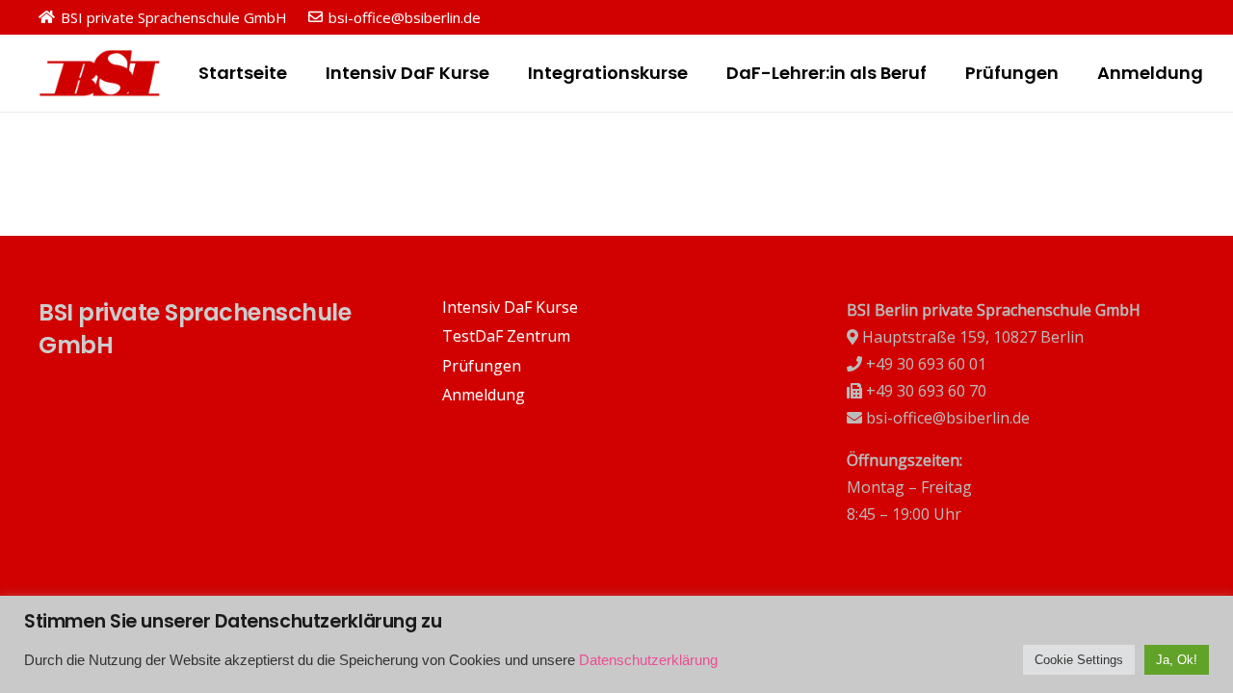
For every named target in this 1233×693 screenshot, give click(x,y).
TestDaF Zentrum (506, 335)
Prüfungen (481, 365)
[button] (298, 73)
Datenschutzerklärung (648, 660)
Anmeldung (483, 394)
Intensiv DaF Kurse (510, 307)
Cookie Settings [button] (1079, 660)
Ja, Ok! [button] (1176, 660)
